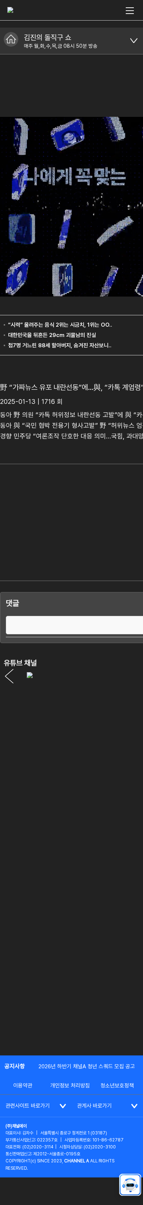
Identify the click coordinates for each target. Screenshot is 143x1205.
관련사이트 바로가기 (28, 1105)
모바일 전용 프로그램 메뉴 (133, 40)
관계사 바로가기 (94, 1105)
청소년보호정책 (117, 1085)
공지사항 (14, 1066)
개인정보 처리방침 (70, 1085)
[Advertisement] (71, 972)
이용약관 (22, 1085)
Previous (9, 676)
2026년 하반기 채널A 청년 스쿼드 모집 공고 (86, 1066)
